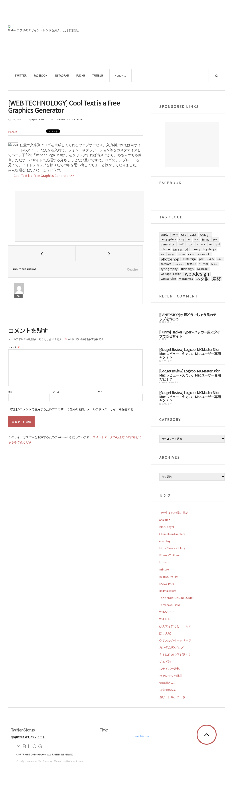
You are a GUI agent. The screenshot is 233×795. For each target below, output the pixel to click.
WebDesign (197, 274)
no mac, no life (168, 576)
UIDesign (187, 269)
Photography (204, 254)
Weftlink (164, 619)
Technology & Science (69, 120)
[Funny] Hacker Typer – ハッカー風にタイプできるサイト (189, 333)
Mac (162, 254)
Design (205, 234)
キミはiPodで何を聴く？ (175, 654)
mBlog (30, 746)
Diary (181, 239)
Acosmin (80, 761)
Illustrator (201, 244)
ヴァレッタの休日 (171, 676)
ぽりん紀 (165, 633)
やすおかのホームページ (175, 640)
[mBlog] (48, 14)
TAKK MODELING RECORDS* (177, 598)
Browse (121, 75)
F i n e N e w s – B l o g (172, 548)
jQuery (196, 249)
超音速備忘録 (168, 690)
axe (164, 361)
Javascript (180, 249)
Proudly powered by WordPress (32, 761)
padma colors (167, 590)
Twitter (21, 75)
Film (189, 239)
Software (166, 264)
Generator (167, 244)
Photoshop (170, 259)
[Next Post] (109, 253)
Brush (175, 234)
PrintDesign (189, 259)
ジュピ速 (165, 661)
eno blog (164, 541)
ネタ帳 (202, 279)
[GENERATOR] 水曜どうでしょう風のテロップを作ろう (189, 316)
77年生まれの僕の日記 (173, 512)
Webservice (168, 279)
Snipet (219, 259)
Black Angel (166, 527)
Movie (181, 254)
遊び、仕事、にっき (172, 697)
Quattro (38, 120)
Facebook (40, 75)
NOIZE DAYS (166, 583)
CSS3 (193, 234)
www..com (142, 736)
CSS (183, 234)
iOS (210, 244)
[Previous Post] (42, 253)
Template (179, 264)
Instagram (61, 75)
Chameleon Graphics (172, 534)
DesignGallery (168, 239)
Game (215, 239)
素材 (216, 279)
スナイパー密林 (169, 668)
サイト (101, 392)
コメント (14, 347)
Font (196, 239)
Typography (169, 269)
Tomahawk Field (169, 605)
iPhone (165, 249)
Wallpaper (202, 269)
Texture (191, 264)
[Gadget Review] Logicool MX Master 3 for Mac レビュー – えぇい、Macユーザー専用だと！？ (190, 353)
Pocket (12, 132)
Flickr (80, 75)
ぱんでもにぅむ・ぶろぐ (175, 626)
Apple (164, 235)
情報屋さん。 (168, 683)
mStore (164, 569)
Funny (205, 239)
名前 (10, 392)
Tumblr (97, 75)
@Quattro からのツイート (28, 736)
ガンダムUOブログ (171, 647)
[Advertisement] (79, 216)
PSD (201, 259)
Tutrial (203, 264)
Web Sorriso (166, 612)
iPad (218, 244)
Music (191, 254)
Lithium (164, 562)
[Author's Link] (18, 296)
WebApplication (171, 274)
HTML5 (181, 244)
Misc (171, 254)
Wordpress (186, 279)
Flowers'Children (169, 555)
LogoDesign (210, 249)
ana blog (164, 520)
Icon (190, 244)
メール (56, 392)
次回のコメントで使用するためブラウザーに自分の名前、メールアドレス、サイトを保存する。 (73, 409)
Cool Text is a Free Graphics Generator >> (44, 175)
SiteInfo (210, 259)
